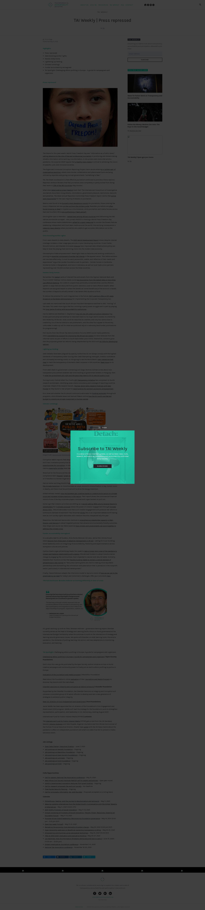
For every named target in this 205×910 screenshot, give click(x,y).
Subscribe (102, 466)
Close (104, 428)
